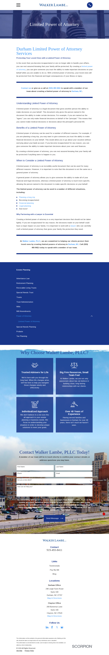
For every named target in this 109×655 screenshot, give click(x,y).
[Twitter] (57, 627)
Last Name (59, 467)
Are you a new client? (24, 480)
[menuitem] (54, 278)
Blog (54, 574)
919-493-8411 (54, 550)
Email (58, 473)
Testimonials (54, 566)
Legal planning (25, 206)
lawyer (73, 226)
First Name (21, 467)
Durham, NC (77, 91)
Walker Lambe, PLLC (32, 241)
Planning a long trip (27, 197)
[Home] (53, 5)
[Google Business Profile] (62, 627)
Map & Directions (54, 598)
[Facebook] (52, 627)
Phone (19, 473)
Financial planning (26, 203)
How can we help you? (25, 486)
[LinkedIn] (47, 627)
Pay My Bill (54, 570)
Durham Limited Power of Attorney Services (49, 51)
